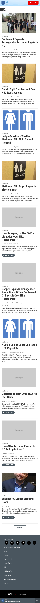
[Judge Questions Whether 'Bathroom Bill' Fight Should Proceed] (19, 120)
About (5, 551)
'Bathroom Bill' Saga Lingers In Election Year (19, 188)
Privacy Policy (8, 563)
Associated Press (6, 50)
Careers (6, 583)
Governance (7, 575)
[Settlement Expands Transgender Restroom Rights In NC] (19, 23)
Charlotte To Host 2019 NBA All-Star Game (20, 395)
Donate (34, 3)
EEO (5, 567)
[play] (3, 601)
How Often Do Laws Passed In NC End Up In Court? (18, 448)
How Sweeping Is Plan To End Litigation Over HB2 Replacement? (18, 236)
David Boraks (5, 244)
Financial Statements (10, 579)
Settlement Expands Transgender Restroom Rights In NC (20, 42)
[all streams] (37, 600)
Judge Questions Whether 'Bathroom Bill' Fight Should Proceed (17, 139)
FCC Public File (8, 571)
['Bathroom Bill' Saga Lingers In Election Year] (19, 170)
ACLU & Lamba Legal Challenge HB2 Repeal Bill (19, 346)
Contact (6, 555)
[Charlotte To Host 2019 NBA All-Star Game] (19, 377)
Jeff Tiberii (4, 453)
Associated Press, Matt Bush (9, 352)
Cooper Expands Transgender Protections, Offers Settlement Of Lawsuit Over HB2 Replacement (19, 293)
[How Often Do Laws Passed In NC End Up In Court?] (19, 430)
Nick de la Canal (6, 401)
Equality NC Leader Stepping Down (18, 500)
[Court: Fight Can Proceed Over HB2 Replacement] (19, 73)
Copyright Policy (8, 559)
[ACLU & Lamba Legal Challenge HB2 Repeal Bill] (19, 328)
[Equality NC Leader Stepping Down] (19, 482)
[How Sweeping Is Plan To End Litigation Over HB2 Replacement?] (19, 217)
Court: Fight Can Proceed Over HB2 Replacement (19, 91)
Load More (20, 527)
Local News (5, 36)
